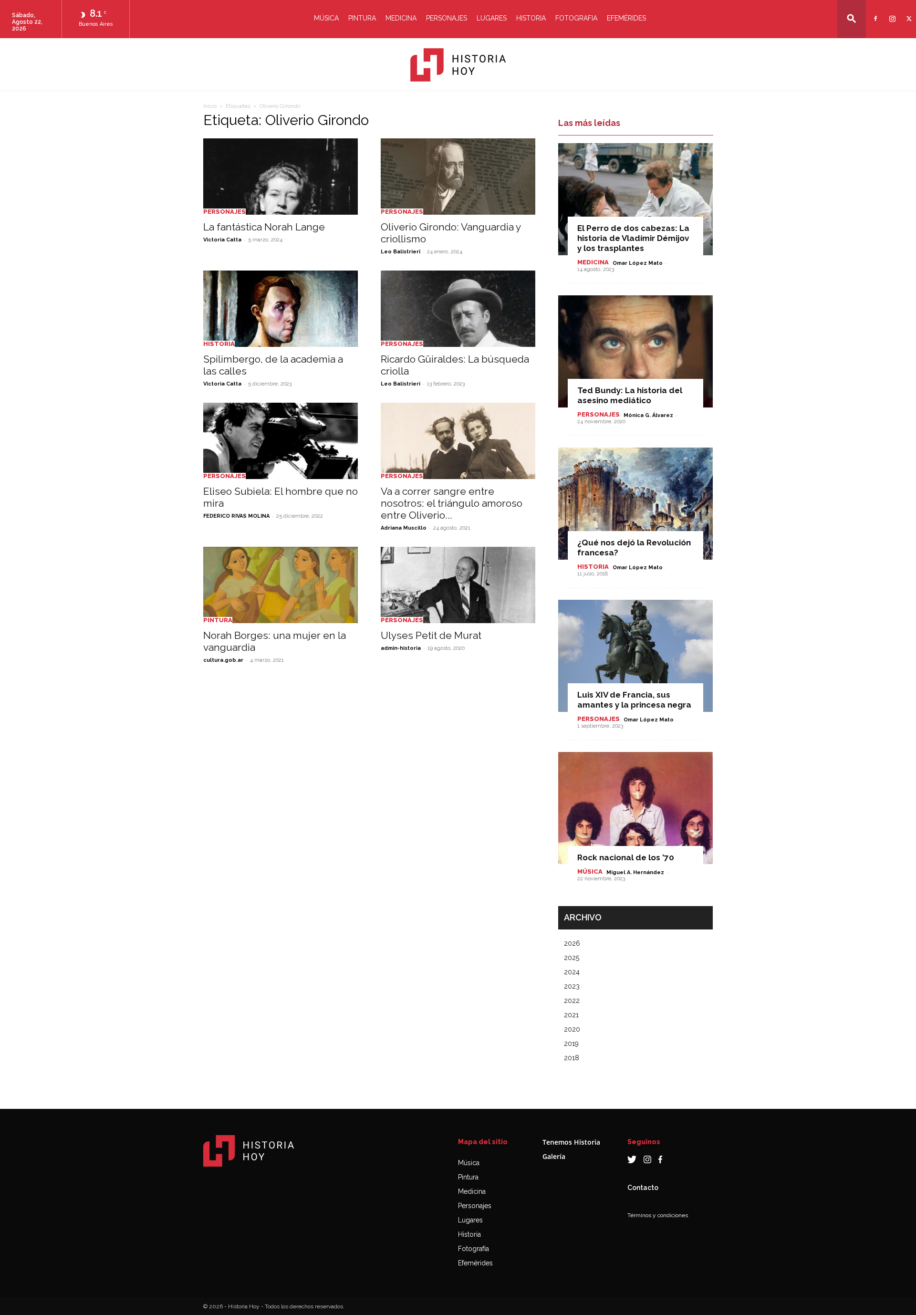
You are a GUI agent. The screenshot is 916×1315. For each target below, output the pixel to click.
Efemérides (626, 18)
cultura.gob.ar (223, 660)
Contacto (642, 1187)
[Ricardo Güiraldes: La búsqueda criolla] (458, 309)
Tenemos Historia (571, 1142)
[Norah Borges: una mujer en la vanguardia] (280, 585)
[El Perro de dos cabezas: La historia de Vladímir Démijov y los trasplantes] (635, 199)
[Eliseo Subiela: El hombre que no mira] (280, 441)
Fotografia (576, 18)
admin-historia (401, 648)
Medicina (400, 18)
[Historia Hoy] (458, 65)
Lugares (492, 18)
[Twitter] (907, 12)
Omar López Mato (638, 263)
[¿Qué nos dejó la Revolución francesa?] (635, 504)
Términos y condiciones (657, 1215)
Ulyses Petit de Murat (431, 635)
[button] (851, 18)
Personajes (446, 18)
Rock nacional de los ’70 (625, 857)
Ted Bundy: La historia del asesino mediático (629, 395)
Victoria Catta (222, 240)
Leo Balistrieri (400, 252)
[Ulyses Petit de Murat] (458, 585)
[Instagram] (891, 12)
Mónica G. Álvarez (648, 415)
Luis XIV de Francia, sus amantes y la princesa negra (634, 700)
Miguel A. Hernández (635, 872)
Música (326, 18)
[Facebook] (874, 12)
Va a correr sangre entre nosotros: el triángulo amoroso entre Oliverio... (451, 503)
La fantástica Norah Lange (264, 227)
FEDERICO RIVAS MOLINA (236, 516)
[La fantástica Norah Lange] (280, 176)
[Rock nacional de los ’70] (635, 808)
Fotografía (473, 1248)
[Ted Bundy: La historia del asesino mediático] (635, 351)
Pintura (362, 18)
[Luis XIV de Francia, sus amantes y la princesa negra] (635, 656)
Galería (553, 1156)
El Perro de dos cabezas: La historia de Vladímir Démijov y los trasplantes (633, 238)
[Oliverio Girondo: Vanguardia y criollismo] (458, 176)
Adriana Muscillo (404, 528)
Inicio (210, 106)
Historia (531, 18)
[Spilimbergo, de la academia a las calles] (280, 309)
